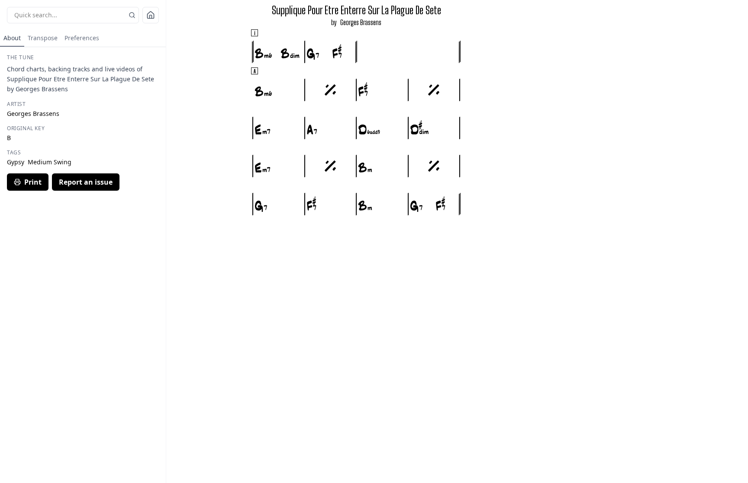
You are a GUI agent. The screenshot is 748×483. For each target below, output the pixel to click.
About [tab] (12, 38)
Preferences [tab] (81, 38)
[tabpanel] (83, 122)
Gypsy (15, 162)
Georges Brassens (360, 22)
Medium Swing (49, 162)
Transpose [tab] (43, 38)
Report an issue (86, 182)
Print (33, 182)
